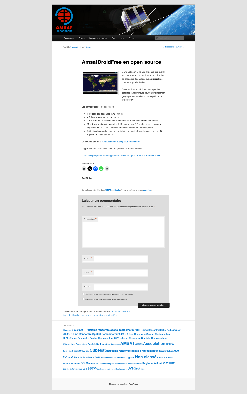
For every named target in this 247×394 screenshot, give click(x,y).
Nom (88, 258)
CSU (87, 351)
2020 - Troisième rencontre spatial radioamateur (106, 330)
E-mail (88, 272)
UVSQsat (134, 368)
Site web (87, 286)
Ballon (170, 344)
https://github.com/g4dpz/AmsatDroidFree (121, 141)
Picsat (170, 357)
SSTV (91, 368)
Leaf (123, 357)
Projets (82, 38)
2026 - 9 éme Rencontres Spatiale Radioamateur (86, 344)
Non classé (146, 357)
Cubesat (98, 350)
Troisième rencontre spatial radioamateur (111, 369)
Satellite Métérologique (72, 369)
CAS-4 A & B (68, 351)
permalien (147, 190)
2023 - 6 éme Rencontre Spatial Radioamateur (145, 334)
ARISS (139, 344)
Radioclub (94, 363)
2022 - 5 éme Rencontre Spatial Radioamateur (91, 334)
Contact (132, 38)
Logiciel (130, 357)
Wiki (113, 38)
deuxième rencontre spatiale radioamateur (132, 351)
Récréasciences (135, 363)
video (143, 369)
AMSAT (108, 190)
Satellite (168, 362)
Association (154, 343)
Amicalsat (115, 344)
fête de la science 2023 (111, 357)
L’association (69, 38)
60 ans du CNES (69, 330)
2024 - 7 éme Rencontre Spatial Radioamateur (88, 338)
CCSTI (76, 351)
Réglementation (151, 363)
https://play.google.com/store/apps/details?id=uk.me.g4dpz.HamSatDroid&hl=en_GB (121, 155)
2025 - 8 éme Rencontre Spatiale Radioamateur (140, 338)
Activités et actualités (98, 38)
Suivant (180, 46)
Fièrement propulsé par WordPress (123, 384)
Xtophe (88, 47)
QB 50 (84, 363)
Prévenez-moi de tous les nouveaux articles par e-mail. (106, 299)
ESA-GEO (174, 350)
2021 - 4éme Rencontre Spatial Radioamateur (158, 330)
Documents (164, 351)
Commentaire (90, 219)
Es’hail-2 (68, 357)
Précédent (168, 46)
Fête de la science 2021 (87, 357)
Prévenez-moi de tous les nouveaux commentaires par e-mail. (109, 294)
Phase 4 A (162, 357)
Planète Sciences (71, 363)
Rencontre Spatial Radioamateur (113, 363)
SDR (85, 368)
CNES (82, 350)
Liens (122, 38)
